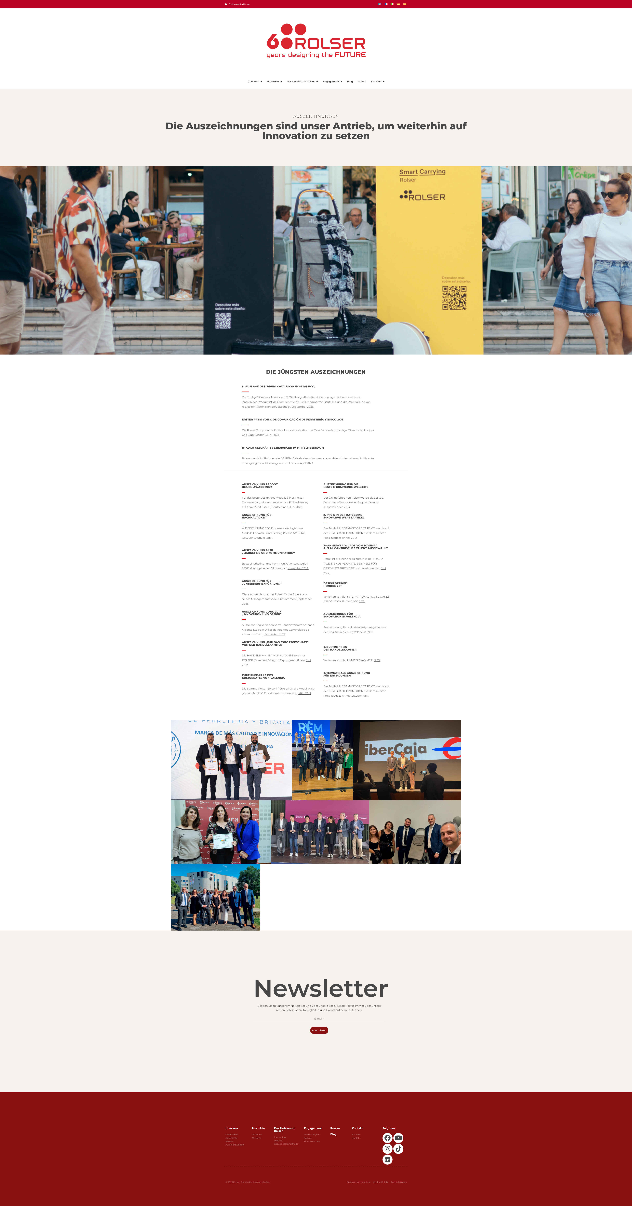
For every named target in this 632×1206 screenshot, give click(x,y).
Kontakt (376, 81)
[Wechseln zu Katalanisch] (405, 4)
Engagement (331, 81)
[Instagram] (387, 1149)
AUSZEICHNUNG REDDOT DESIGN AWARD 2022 (260, 486)
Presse (362, 81)
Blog (350, 81)
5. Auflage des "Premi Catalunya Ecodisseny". (278, 386)
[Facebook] (387, 1138)
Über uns (253, 81)
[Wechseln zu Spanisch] (398, 4)
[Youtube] (398, 1138)
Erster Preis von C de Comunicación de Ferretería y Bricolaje (292, 419)
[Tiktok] (398, 1149)
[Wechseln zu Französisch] (386, 4)
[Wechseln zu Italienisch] (392, 4)
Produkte (273, 81)
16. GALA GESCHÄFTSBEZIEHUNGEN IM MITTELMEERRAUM (283, 447)
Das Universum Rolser (301, 81)
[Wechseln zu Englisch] (380, 4)
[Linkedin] (387, 1160)
